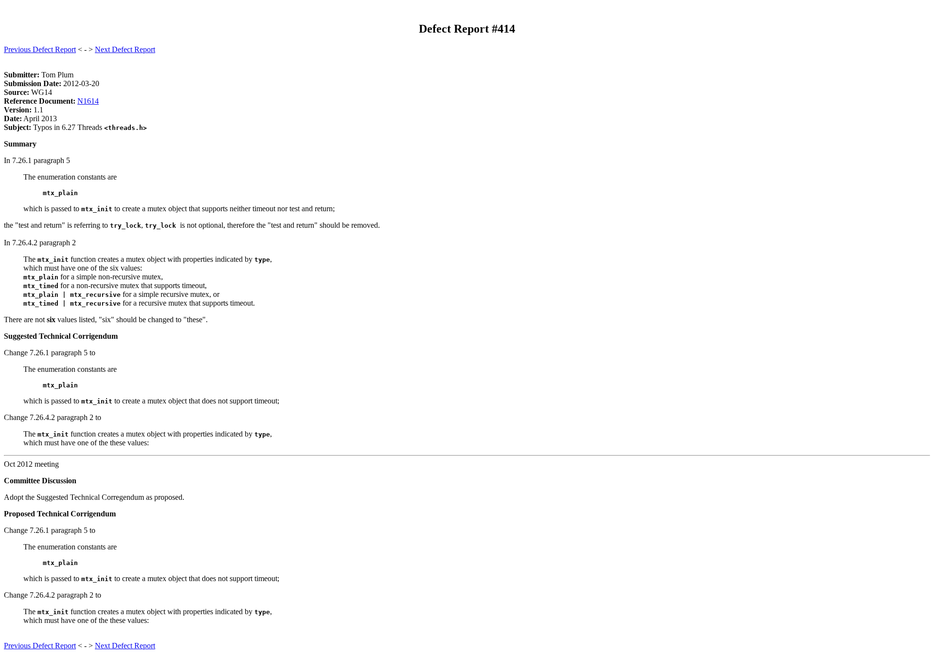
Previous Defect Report (40, 49)
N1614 (88, 101)
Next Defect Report (125, 49)
